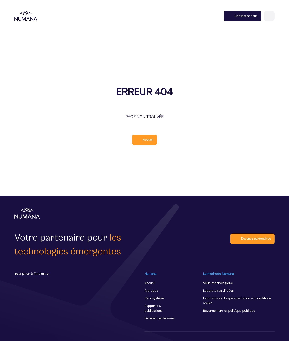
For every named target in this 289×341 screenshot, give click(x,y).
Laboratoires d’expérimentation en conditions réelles (237, 300)
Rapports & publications (153, 308)
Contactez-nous (246, 16)
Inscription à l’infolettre (31, 274)
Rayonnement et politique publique (229, 311)
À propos (151, 291)
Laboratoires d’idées (218, 291)
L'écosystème (154, 298)
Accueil (148, 140)
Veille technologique (218, 283)
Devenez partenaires (256, 239)
